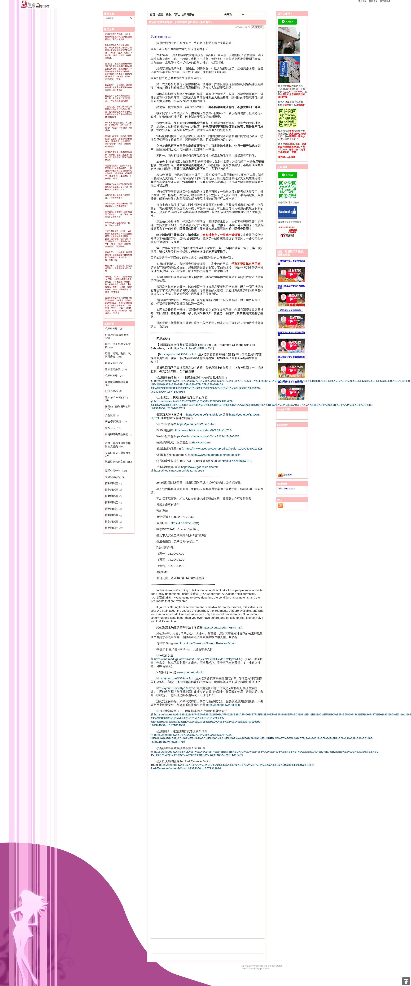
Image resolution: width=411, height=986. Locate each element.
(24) (114, 375)
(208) (118, 355)
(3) (118, 435)
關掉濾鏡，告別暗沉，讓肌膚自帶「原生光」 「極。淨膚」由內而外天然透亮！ (118, 214)
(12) (113, 428)
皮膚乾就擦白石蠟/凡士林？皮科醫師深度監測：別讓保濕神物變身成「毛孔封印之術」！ (118, 36)
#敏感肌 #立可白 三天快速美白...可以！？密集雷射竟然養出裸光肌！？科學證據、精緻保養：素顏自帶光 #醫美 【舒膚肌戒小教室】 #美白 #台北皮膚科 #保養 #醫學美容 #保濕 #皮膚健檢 (118, 284)
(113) (118, 407)
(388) (118, 445)
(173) (117, 336)
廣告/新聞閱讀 (113, 421)
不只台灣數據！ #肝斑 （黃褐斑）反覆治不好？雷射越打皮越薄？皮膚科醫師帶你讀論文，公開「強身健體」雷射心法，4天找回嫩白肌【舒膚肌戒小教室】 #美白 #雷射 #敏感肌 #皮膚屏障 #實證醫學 (119, 239)
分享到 (228, 14)
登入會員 (362, 1)
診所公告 (110, 428)
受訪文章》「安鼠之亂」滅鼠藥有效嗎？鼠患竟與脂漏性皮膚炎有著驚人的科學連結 (118, 87)
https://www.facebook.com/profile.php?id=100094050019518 (223, 448)
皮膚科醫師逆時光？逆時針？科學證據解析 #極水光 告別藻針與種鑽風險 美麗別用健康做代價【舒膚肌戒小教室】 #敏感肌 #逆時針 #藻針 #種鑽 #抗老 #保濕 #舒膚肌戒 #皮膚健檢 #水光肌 (119, 305)
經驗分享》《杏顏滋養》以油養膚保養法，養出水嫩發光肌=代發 (118, 268)
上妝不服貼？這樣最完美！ (290, 310)
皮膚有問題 (111, 363)
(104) (116, 470)
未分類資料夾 (113, 477)
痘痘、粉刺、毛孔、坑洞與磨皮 (176, 14)
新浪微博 (287, 475)
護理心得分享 (113, 470)
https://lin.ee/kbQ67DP (236, 461)
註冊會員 (373, 1)
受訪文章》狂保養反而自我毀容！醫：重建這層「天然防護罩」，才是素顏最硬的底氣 (117, 98)
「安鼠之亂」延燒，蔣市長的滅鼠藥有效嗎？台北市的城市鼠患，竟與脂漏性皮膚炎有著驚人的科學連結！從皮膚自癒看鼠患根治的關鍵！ (118, 112)
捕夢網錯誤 (111, 483)
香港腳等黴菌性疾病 (117, 434)
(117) (116, 369)
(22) (118, 345)
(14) (118, 454)
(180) (116, 421)
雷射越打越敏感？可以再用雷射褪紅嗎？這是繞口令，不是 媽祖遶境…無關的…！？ (118, 187)
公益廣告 (110, 415)
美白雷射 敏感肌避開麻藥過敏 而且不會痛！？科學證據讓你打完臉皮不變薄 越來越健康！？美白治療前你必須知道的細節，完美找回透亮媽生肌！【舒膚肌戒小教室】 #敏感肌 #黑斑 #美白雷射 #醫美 (119, 71)
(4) (115, 477)
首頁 (152, 14)
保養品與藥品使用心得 (118, 406)
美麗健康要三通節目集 (118, 452)
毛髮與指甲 (111, 328)
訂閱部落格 (385, 1)
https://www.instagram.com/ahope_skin (215, 454)
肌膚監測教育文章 (115, 461)
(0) (114, 483)
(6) (112, 415)
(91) (114, 528)
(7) (114, 391)
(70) (114, 328)
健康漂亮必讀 (113, 369)
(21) (117, 383)
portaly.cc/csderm (200, 442)
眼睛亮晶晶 (111, 391)
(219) (118, 463)
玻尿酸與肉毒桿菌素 (117, 382)
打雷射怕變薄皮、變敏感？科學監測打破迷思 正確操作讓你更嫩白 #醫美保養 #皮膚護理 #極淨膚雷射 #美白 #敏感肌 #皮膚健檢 (119, 141)
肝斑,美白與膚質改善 (117, 335)
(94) (117, 398)
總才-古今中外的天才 (117, 397)
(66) (114, 363)
